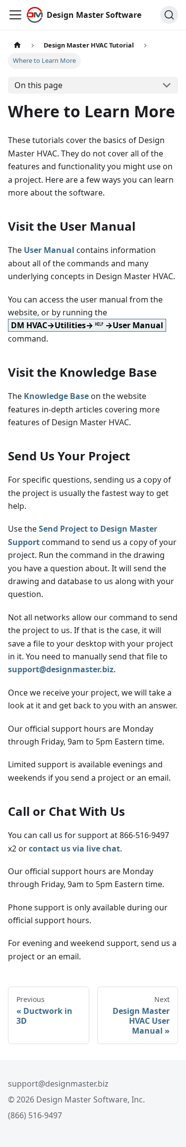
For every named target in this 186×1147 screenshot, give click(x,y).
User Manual (49, 250)
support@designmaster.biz (61, 669)
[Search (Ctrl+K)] (169, 15)
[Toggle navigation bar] (15, 14)
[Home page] (17, 45)
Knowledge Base (56, 396)
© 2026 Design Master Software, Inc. (76, 1099)
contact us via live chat (74, 848)
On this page (38, 85)
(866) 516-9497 (35, 1115)
